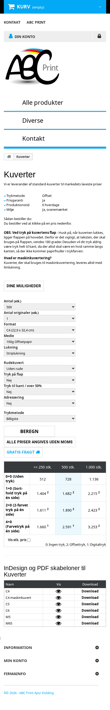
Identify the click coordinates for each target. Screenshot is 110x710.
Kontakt (33, 138)
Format (10, 324)
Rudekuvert (14, 362)
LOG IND (99, 37)
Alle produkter (42, 102)
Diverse (32, 120)
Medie (9, 335)
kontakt (12, 22)
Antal (8, 301)
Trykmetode (14, 412)
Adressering (14, 397)
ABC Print (36, 22)
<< (36, 467)
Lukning (11, 347)
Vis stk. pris (17, 540)
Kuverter (23, 157)
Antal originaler (17, 312)
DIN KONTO (25, 36)
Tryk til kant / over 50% (23, 385)
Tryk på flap (13, 374)
